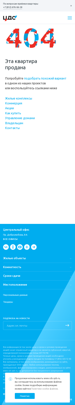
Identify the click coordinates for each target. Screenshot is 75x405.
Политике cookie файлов (44, 388)
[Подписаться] (67, 325)
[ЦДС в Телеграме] (34, 247)
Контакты (12, 128)
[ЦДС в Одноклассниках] (13, 247)
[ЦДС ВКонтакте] (6, 247)
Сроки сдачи (11, 275)
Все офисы (10, 239)
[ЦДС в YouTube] (20, 247)
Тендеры (8, 302)
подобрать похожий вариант (45, 78)
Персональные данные (15, 295)
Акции (9, 108)
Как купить (13, 113)
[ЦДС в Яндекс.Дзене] (27, 247)
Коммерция (13, 103)
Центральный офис (16, 229)
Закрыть (69, 5)
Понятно (24, 396)
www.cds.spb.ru (52, 378)
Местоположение (15, 284)
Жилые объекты (14, 258)
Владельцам (14, 123)
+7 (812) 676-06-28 (12, 7)
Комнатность (12, 267)
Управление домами (20, 118)
